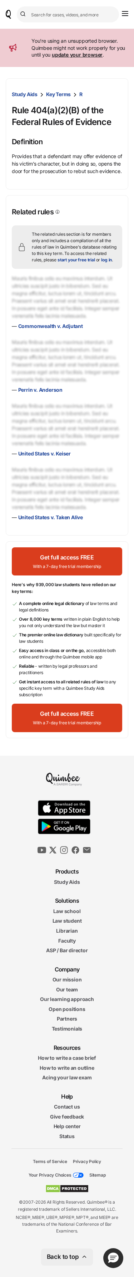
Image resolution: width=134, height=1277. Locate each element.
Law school (66, 911)
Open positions (67, 1009)
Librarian (67, 931)
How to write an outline (67, 1067)
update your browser (77, 55)
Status (67, 1136)
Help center (67, 1126)
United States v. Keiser (44, 453)
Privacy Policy (87, 1161)
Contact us (67, 1107)
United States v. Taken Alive (50, 517)
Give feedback (67, 1117)
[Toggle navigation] (125, 13)
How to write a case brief (67, 1058)
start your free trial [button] (76, 259)
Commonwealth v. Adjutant (50, 326)
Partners (67, 1019)
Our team (67, 989)
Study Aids (25, 94)
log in (106, 259)
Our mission (67, 979)
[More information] (57, 211)
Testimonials (67, 1029)
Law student (67, 921)
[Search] (24, 14)
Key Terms (58, 94)
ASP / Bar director (67, 950)
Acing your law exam (66, 1077)
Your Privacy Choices (50, 1175)
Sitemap (97, 1175)
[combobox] (68, 14)
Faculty (67, 940)
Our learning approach (67, 999)
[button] (67, 561)
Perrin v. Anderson (40, 390)
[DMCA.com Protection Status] (67, 1188)
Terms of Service (50, 1161)
